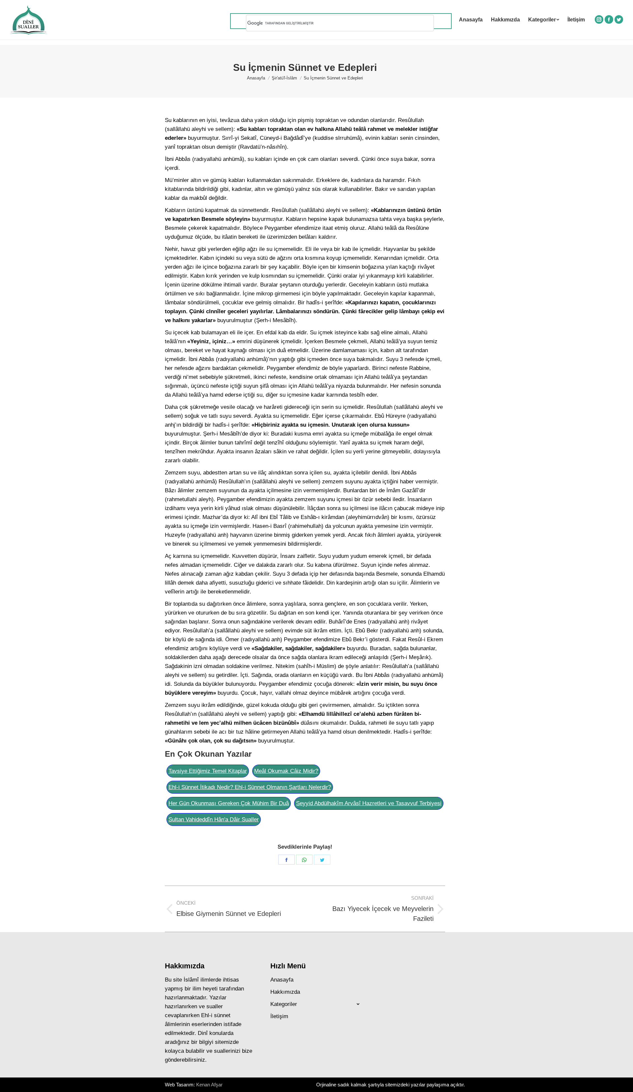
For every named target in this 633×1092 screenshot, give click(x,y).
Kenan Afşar (209, 1084)
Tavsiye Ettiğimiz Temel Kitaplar (207, 771)
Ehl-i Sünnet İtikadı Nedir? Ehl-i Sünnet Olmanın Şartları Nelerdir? (249, 787)
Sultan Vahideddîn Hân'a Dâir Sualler (213, 819)
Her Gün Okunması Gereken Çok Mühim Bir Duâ (228, 803)
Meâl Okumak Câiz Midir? (286, 771)
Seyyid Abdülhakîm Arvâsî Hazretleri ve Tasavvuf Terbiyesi (368, 803)
